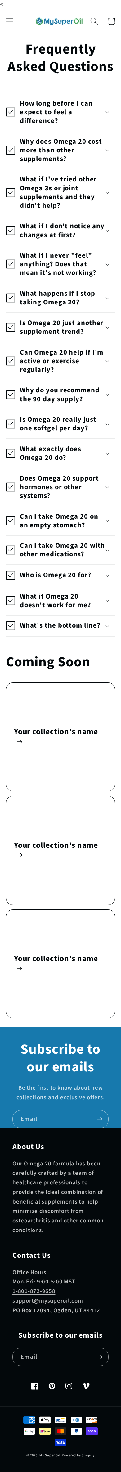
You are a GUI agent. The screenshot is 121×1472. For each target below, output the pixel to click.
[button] (9, 21)
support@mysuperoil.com (47, 1301)
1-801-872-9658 (34, 1291)
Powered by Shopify (78, 1455)
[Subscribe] (99, 1119)
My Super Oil (49, 1455)
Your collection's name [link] (56, 732)
